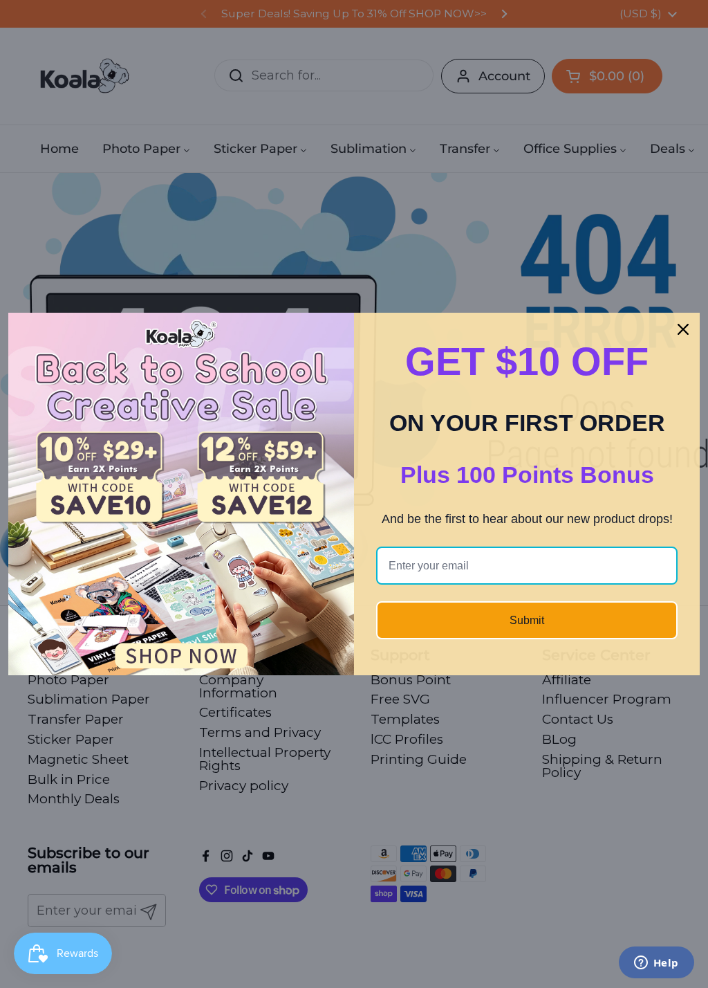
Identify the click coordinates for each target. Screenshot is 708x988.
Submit (527, 620)
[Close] (683, 329)
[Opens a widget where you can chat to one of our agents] (656, 963)
